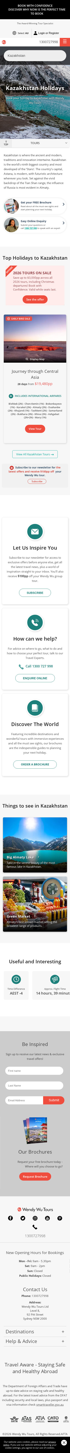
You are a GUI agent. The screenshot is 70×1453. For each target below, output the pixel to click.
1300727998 (48, 42)
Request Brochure (35, 1176)
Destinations (20, 1331)
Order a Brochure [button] (35, 764)
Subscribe (37, 481)
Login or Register (48, 33)
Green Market (18, 916)
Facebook (10, 1218)
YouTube (47, 1218)
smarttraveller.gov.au (50, 1404)
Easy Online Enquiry (33, 221)
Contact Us (35, 1289)
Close (64, 1442)
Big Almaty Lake (20, 857)
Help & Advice (21, 1341)
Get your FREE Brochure (36, 202)
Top (6, 144)
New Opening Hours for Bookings (35, 1252)
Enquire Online (35, 678)
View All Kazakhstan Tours (33, 454)
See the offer (35, 299)
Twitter (22, 1218)
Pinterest (59, 1218)
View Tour (35, 429)
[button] (65, 42)
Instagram (35, 1218)
